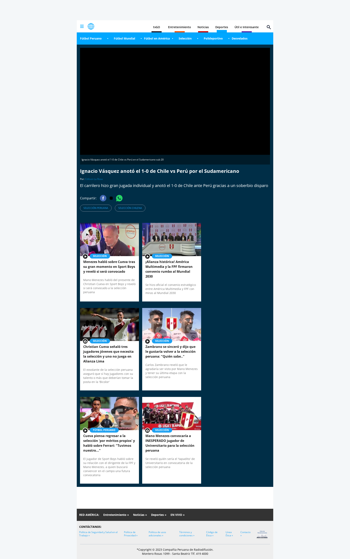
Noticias (203, 27)
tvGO (156, 27)
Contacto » (245, 533)
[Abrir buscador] (268, 27)
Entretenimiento (179, 27)
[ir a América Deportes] (91, 26)
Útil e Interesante (247, 27)
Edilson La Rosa (94, 179)
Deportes (221, 27)
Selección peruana (95, 208)
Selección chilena (130, 208)
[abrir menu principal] (82, 26)
